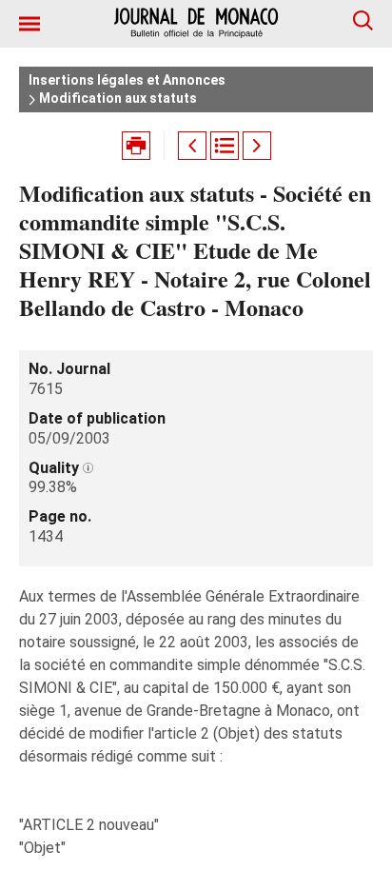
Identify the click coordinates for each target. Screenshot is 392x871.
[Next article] (257, 145)
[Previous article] (192, 145)
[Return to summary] (224, 145)
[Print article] (136, 145)
